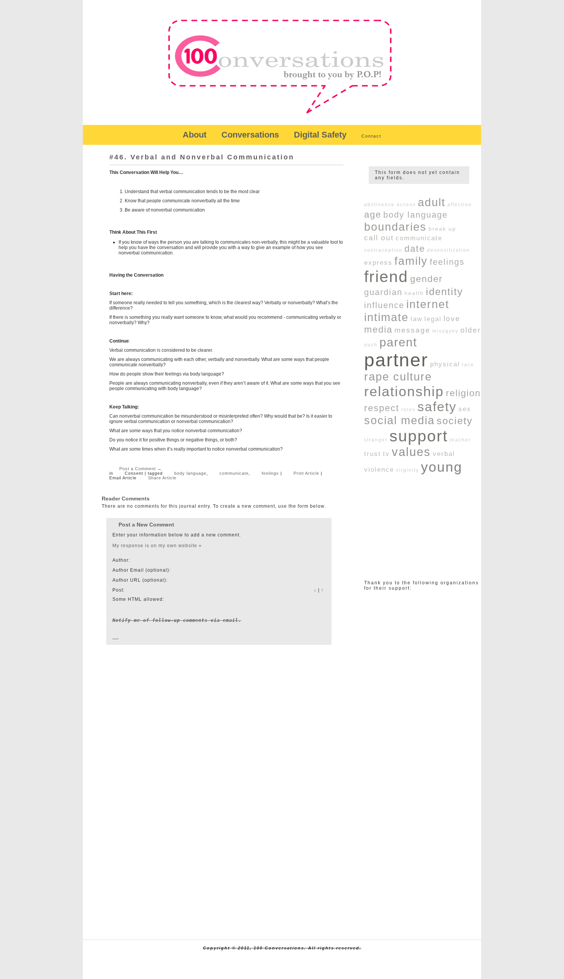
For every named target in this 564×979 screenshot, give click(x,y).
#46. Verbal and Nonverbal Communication (201, 157)
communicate (234, 473)
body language (190, 473)
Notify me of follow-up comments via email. (176, 620)
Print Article (306, 473)
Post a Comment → (140, 468)
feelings (270, 473)
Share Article (162, 478)
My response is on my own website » (157, 545)
